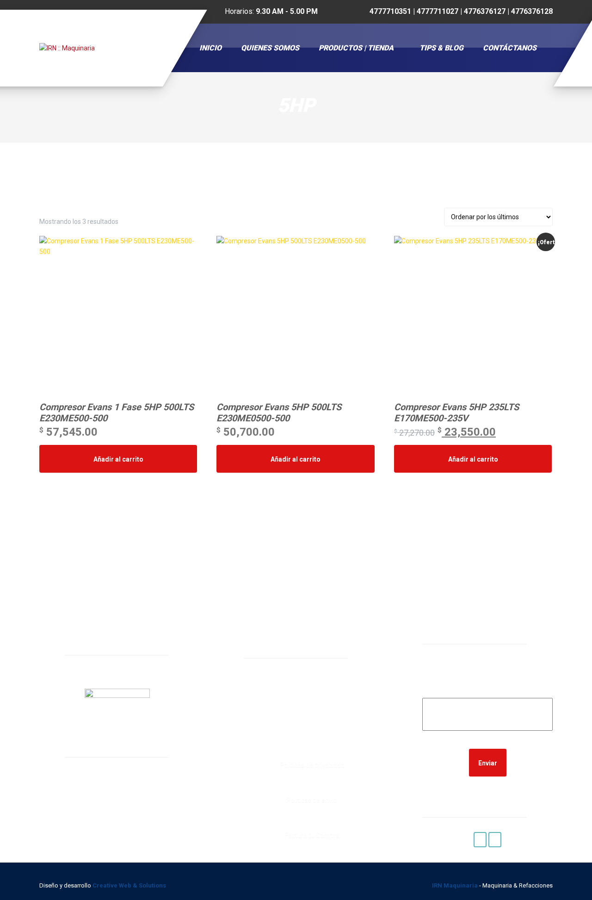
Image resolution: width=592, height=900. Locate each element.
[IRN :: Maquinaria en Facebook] (480, 839)
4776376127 (287, 722)
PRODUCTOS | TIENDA (356, 47)
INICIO (210, 47)
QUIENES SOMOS (270, 47)
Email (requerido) (487, 691)
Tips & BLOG (441, 47)
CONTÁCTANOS (509, 47)
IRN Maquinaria (455, 885)
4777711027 (287, 711)
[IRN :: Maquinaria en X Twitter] (494, 839)
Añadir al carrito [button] (118, 459)
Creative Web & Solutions (129, 885)
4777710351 (287, 699)
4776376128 (287, 734)
